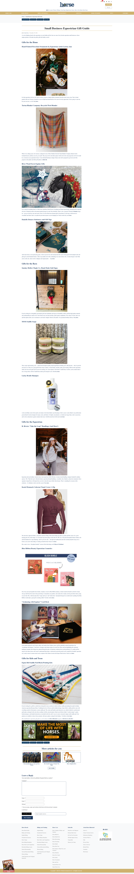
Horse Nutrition (55, 852)
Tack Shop (63, 10)
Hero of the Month (78, 10)
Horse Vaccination (56, 859)
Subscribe (108, 4)
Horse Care (8, 13)
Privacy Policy (86, 842)
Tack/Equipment (62, 13)
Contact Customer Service (88, 832)
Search (109, 7)
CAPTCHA (25, 810)
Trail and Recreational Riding (27, 851)
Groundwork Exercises (26, 837)
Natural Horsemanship (26, 849)
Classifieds (85, 849)
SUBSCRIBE (125, 13)
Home (23, 16)
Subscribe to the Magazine (73, 830)
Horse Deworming (56, 839)
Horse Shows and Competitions (28, 844)
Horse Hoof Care (55, 846)
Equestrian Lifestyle (25, 19)
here (55, 541)
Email (23, 801)
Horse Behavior (55, 834)
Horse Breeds (24, 13)
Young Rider (70, 840)
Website (23, 804)
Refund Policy (86, 847)
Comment (24, 780)
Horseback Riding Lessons (27, 847)
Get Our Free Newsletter (73, 835)
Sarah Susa (26, 33)
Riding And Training (26, 832)
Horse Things (46, 19)
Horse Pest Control (56, 855)
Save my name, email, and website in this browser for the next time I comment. (40, 807)
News (111, 13)
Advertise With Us (87, 837)
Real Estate (85, 10)
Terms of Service (86, 844)
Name (23, 798)
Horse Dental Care (56, 836)
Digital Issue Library (70, 10)
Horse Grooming (55, 841)
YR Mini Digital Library (73, 837)
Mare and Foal (55, 862)
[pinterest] (108, 1)
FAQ (84, 840)
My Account (49, 10)
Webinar (58, 10)
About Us (85, 830)
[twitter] (106, 1)
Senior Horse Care (56, 867)
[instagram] (111, 1)
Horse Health (55, 844)
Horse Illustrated (40, 19)
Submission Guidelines (87, 835)
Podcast (54, 10)
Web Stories (85, 851)
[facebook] (104, 1)
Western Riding (25, 854)
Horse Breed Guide (25, 830)
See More (52, 768)
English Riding (25, 835)
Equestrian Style (33, 19)
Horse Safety (55, 857)
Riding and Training (43, 13)
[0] (101, 1)
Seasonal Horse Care (56, 864)
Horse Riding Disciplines (27, 842)
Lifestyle (78, 13)
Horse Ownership (95, 13)
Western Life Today (72, 842)
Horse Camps (24, 840)
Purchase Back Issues (72, 832)
